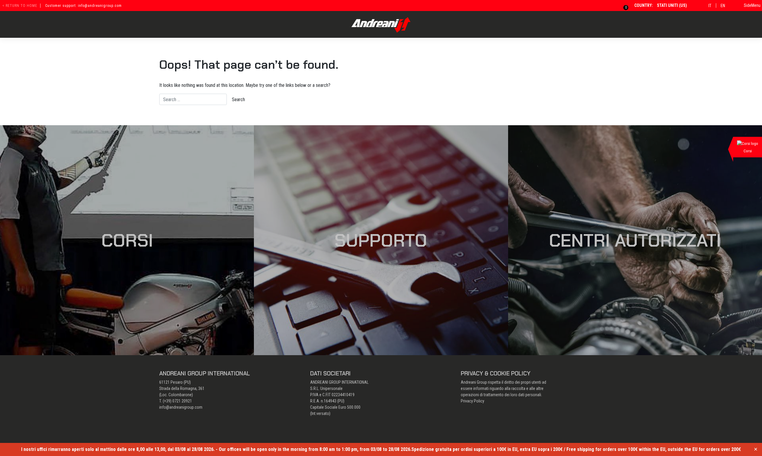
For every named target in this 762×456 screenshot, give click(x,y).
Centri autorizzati (635, 240)
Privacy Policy (472, 401)
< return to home (19, 6)
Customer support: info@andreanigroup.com (83, 6)
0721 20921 (182, 401)
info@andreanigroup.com (180, 407)
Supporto (381, 240)
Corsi (127, 240)
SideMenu (752, 5)
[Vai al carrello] (622, 5)
